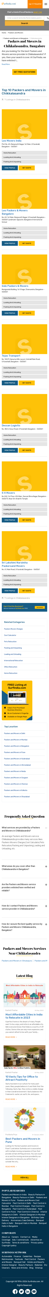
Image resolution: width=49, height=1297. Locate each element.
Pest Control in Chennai (28, 1212)
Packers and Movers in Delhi (14, 733)
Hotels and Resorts (35, 1262)
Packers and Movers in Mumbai (15, 740)
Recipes (37, 1256)
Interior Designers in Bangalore (15, 1217)
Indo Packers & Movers (15, 286)
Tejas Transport (11, 355)
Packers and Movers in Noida (15, 771)
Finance (17, 1256)
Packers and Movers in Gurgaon (16, 778)
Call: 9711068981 (35, 4)
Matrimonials (7, 1259)
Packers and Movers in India (14, 1194)
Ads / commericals (20, 1240)
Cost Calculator (10, 635)
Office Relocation (10, 667)
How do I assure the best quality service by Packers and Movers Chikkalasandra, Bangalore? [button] (22, 927)
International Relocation (13, 661)
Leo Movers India (11, 140)
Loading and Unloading (12, 157)
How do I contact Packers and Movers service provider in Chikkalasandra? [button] (20, 907)
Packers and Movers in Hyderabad (17, 759)
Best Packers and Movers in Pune (22, 1140)
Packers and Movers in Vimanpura (17, 961)
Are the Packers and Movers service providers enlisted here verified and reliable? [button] (19, 887)
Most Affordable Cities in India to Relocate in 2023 (23, 1016)
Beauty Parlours (26, 1265)
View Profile (10, 168)
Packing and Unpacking (12, 162)
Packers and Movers (15, 33)
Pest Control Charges (20, 1206)
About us (6, 1237)
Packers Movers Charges (13, 629)
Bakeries (38, 1265)
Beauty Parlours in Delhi (23, 1197)
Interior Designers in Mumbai (32, 1215)
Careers (15, 1237)
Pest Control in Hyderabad (24, 1209)
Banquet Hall (19, 1262)
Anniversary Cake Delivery (22, 1220)
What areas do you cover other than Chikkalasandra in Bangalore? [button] (18, 867)
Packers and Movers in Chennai (16, 784)
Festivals (19, 1259)
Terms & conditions (20, 1243)
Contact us (25, 1237)
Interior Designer (9, 1265)
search (24, 23)
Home (4, 33)
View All (24, 1177)
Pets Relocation (10, 642)
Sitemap (39, 1268)
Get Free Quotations (24, 72)
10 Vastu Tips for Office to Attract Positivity (21, 1078)
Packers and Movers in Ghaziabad (17, 797)
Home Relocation (10, 153)
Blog (31, 1268)
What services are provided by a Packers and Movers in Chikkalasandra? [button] (21, 829)
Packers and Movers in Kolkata (15, 790)
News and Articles (19, 1268)
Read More (6, 64)
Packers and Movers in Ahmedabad (17, 765)
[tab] (24, 840)
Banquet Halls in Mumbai (26, 1223)
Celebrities (27, 1256)
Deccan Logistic (11, 425)
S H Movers (8, 492)
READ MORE (10, 1037)
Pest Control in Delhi (22, 1203)
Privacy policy (37, 1243)
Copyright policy (9, 1245)
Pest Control (30, 1259)
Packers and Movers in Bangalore (16, 38)
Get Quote (26, 168)
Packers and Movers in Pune (14, 752)
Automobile (7, 1256)
